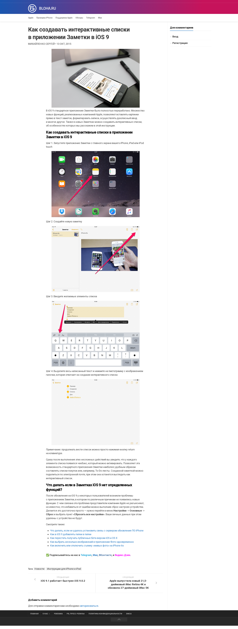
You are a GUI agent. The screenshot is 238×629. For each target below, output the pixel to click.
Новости (39, 568)
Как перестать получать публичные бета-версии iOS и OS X (83, 538)
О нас (45, 614)
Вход (175, 36)
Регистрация (180, 43)
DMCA (129, 614)
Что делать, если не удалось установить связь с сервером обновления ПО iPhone (97, 530)
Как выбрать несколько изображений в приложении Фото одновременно (92, 541)
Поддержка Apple (64, 18)
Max (100, 18)
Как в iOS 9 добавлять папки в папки (70, 534)
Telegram (90, 18)
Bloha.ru (47, 8)
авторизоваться (89, 605)
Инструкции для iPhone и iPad (64, 568)
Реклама (58, 614)
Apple (30, 18)
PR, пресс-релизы (76, 614)
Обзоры (79, 18)
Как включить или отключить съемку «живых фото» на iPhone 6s (87, 545)
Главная (34, 614)
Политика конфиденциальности (105, 614)
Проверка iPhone (44, 18)
